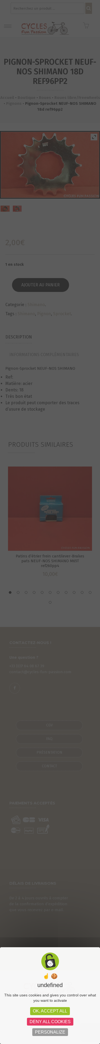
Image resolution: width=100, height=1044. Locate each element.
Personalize (50, 1032)
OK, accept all (50, 1011)
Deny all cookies (50, 1021)
